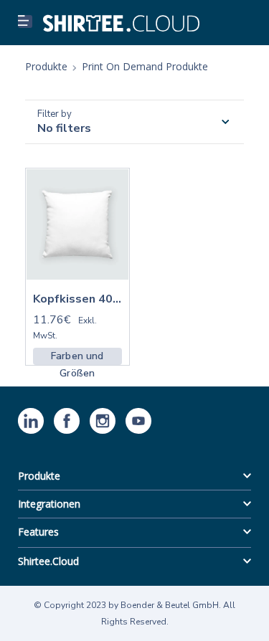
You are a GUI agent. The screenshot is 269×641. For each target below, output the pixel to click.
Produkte (39, 476)
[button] (25, 21)
